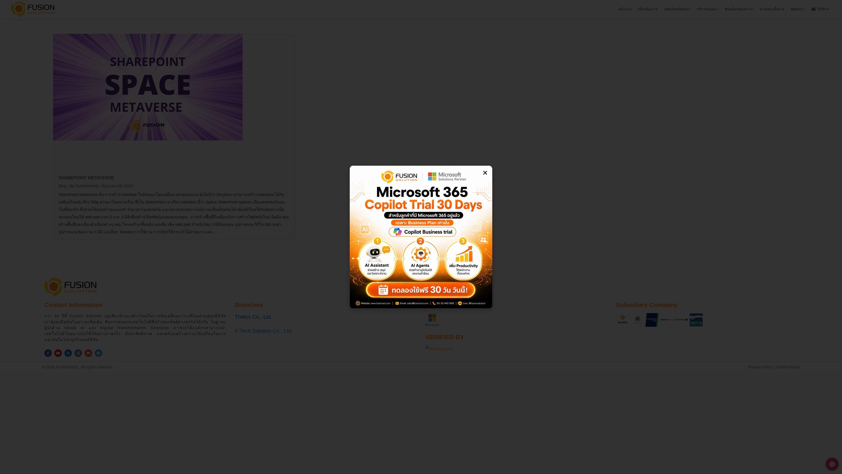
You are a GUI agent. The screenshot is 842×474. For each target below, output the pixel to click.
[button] (485, 173)
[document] (421, 237)
